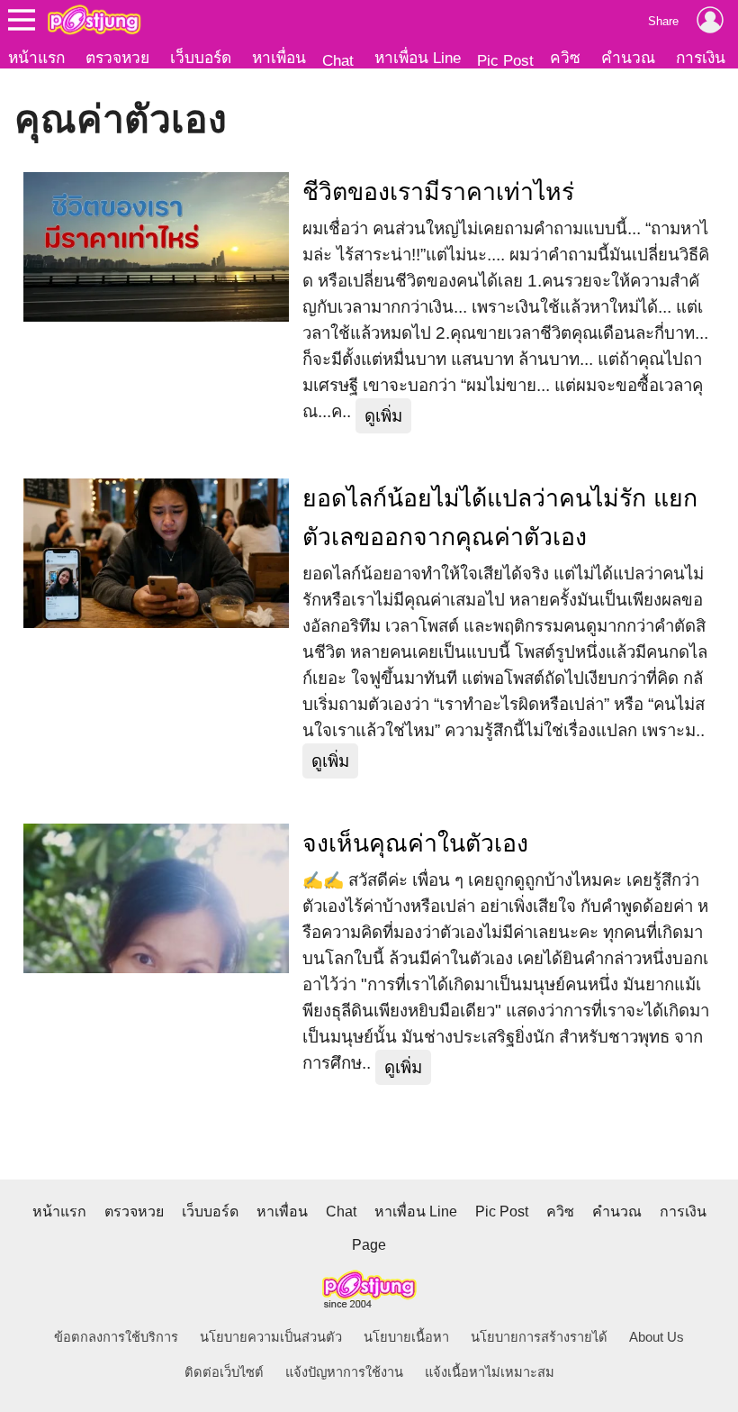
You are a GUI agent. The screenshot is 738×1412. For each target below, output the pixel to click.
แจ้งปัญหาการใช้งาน (344, 1372)
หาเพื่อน (279, 58)
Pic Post (505, 60)
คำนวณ (628, 58)
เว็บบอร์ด (200, 58)
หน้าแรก (36, 58)
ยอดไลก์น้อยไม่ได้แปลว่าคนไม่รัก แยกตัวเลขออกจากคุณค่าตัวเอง (500, 518)
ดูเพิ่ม (383, 415)
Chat (338, 60)
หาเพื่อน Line (417, 58)
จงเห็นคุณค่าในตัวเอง (415, 843)
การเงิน (700, 58)
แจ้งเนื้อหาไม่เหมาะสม (489, 1372)
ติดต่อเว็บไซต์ (224, 1372)
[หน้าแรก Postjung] (94, 20)
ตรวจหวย (117, 58)
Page (369, 1245)
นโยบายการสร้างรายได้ (539, 1337)
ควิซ (565, 58)
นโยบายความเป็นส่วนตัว (271, 1337)
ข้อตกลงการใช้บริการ (116, 1337)
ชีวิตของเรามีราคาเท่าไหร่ (438, 191)
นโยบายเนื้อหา (406, 1337)
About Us (656, 1337)
